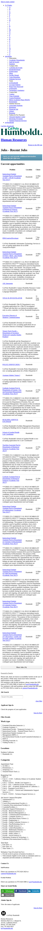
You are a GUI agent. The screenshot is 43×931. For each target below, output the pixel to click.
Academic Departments (17, 60)
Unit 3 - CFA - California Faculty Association (19, 784)
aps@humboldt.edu (32, 684)
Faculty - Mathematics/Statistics (14, 830)
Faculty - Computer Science (13, 816)
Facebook (22, 891)
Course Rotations (15, 98)
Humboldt (7, 754)
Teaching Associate (10, 740)
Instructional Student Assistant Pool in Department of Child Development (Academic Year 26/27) (12, 572)
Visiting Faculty (9, 742)
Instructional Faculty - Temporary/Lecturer (18, 729)
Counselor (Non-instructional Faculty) (16, 805)
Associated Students (15, 105)
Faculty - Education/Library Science (15, 818)
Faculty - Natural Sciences (12, 832)
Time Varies (8, 848)
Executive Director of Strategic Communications (11, 316)
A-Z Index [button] (8, 5)
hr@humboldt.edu (7, 928)
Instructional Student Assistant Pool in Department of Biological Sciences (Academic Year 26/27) (12, 208)
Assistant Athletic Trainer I (11, 375)
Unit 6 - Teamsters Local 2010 (13, 788)
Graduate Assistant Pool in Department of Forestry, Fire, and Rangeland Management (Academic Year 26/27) (12, 391)
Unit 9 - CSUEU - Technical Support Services (19, 794)
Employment (13, 71)
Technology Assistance (16, 90)
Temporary (7, 770)
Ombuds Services (15, 79)
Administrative (8, 799)
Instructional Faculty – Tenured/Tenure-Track (18, 731)
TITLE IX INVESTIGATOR (12, 298)
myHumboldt (13, 83)
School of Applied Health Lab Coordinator (11, 433)
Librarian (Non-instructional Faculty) (16, 839)
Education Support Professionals (14, 809)
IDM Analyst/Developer (10, 238)
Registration (13, 102)
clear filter (39, 701)
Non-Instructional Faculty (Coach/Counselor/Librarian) (22, 737)
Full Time (7, 845)
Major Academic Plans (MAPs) (19, 100)
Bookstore (12, 107)
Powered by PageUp (7, 673)
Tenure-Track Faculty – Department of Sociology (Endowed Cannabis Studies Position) (12, 334)
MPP (5, 777)
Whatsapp (9, 891)
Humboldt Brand (14, 69)
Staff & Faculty (14, 62)
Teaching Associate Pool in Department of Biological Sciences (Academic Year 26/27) (11, 448)
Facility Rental (14, 75)
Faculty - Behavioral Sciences (13, 811)
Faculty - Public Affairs (11, 833)
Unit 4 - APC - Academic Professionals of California (21, 786)
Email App (9, 895)
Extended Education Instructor (13, 725)
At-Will (6, 766)
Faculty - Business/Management (14, 813)
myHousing (13, 88)
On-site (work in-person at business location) (18, 854)
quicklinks (8, 56)
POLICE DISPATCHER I (11, 364)
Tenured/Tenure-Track (11, 771)
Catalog (11, 94)
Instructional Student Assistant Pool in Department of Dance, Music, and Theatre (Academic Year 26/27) (12, 254)
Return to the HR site (35, 145)
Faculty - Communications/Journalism (16, 814)
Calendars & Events (15, 68)
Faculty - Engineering (11, 820)
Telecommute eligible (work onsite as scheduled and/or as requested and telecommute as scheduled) (21, 857)
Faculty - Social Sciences (12, 835)
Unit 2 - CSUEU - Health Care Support (16, 783)
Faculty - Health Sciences (12, 826)
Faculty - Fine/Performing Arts (13, 824)
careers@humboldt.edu (30, 688)
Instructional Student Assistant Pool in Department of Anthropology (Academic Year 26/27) (12, 509)
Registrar (12, 113)
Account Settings (14, 85)
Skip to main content (7, 2)
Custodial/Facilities (10, 807)
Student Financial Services (18, 120)
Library (11, 111)
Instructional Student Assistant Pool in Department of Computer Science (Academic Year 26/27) (12, 604)
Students (12, 64)
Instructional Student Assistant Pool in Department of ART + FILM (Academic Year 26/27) (12, 177)
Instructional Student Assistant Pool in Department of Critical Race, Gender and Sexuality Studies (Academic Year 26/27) (12, 636)
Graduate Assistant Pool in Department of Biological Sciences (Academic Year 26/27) (11, 479)
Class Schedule (14, 96)
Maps (11, 73)
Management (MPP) (10, 735)
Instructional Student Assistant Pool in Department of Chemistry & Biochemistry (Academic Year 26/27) (12, 541)
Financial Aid (13, 109)
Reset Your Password (16, 86)
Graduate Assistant (10, 727)
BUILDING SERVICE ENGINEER (10, 420)
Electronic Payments (16, 119)
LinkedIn (35, 891)
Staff (5, 739)
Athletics (6, 801)
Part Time (7, 846)
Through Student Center (17, 117)
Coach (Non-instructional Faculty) (15, 803)
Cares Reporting (14, 77)
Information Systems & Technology (15, 837)
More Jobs (21, 667)
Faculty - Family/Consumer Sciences (15, 822)
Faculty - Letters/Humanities (13, 828)
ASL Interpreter (8, 283)
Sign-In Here (38, 713)
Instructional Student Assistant (14, 733)
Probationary (8, 768)
